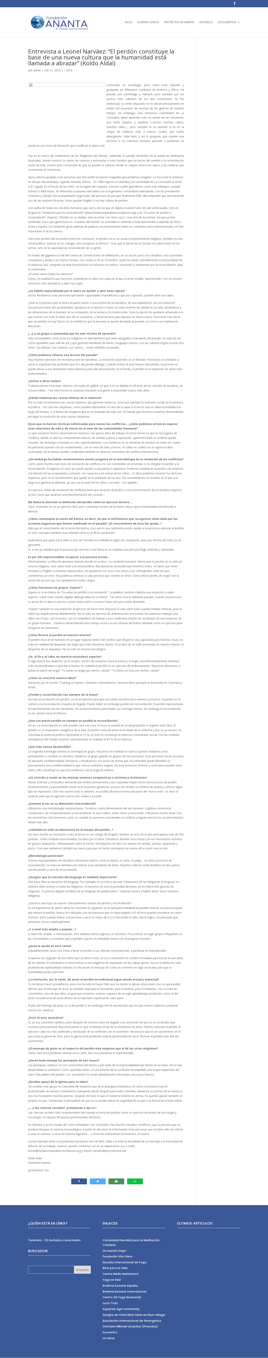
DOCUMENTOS (227, 22)
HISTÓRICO (206, 22)
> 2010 (68, 70)
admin (37, 70)
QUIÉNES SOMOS (148, 22)
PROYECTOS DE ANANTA (179, 22)
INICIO (128, 22)
